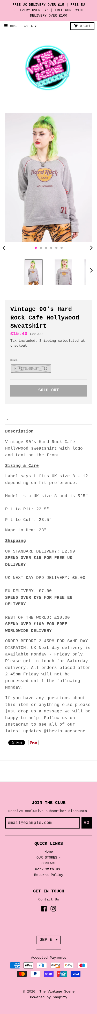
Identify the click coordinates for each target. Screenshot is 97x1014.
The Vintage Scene (56, 991)
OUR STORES (46, 857)
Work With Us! (48, 869)
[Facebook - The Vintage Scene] (44, 909)
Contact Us (48, 899)
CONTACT (48, 863)
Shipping (47, 341)
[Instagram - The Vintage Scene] (53, 909)
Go (86, 823)
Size (14, 360)
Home (48, 851)
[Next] (91, 248)
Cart (85, 26)
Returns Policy (48, 875)
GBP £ (28, 26)
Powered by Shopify (48, 997)
